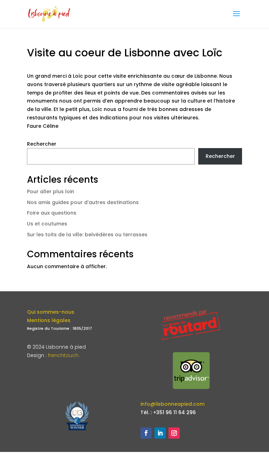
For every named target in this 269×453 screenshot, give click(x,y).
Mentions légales (48, 320)
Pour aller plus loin (50, 191)
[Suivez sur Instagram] (174, 433)
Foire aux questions (51, 212)
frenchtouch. (64, 355)
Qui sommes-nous (50, 311)
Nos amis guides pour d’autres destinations (83, 202)
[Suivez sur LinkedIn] (160, 433)
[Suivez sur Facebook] (146, 433)
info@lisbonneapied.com (172, 403)
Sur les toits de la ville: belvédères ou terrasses (87, 234)
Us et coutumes (47, 223)
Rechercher (41, 143)
